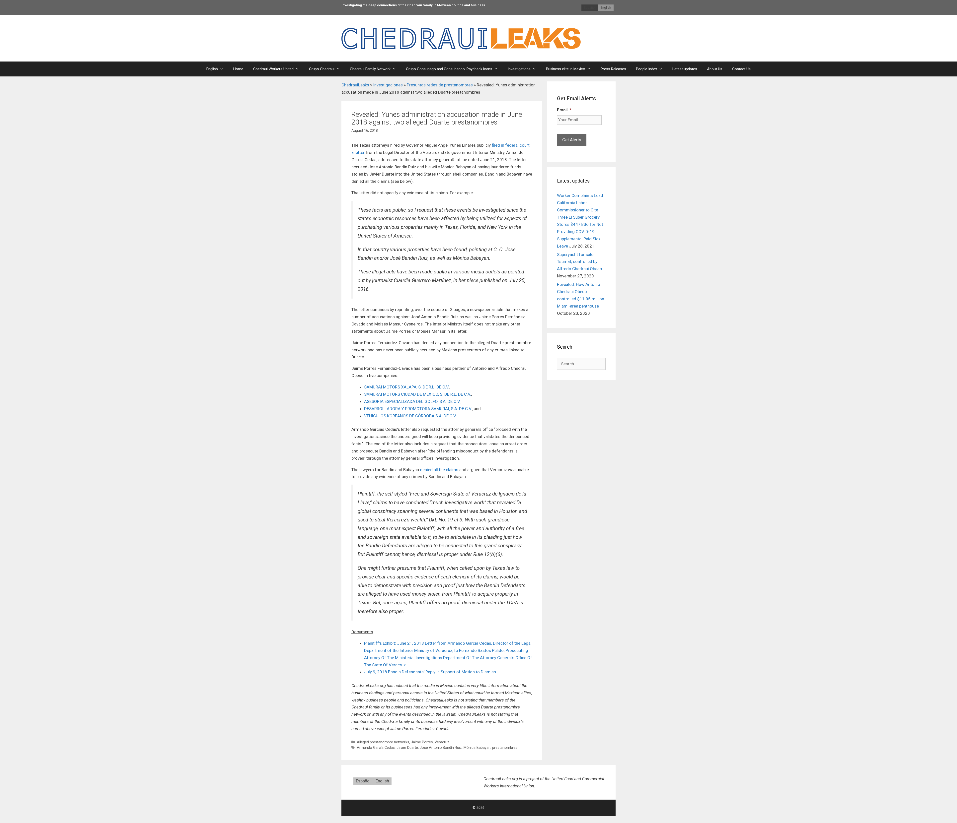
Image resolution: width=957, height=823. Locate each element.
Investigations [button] (519, 69)
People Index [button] (646, 69)
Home (238, 69)
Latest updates (684, 69)
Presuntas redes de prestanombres (440, 84)
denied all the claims (439, 469)
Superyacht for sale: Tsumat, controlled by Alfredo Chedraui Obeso (579, 261)
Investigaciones (388, 84)
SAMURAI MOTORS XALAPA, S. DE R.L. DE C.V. (406, 386)
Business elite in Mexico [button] (565, 69)
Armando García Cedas (376, 748)
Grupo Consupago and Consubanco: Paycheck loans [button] (449, 69)
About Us (714, 69)
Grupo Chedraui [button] (321, 69)
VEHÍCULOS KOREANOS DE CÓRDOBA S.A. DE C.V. (410, 415)
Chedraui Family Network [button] (370, 69)
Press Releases (613, 69)
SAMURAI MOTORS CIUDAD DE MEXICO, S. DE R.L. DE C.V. (417, 394)
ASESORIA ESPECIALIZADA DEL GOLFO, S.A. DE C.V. (412, 401)
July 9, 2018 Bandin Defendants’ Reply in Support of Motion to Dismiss (430, 671)
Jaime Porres (422, 742)
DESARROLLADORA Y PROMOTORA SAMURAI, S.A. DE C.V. (418, 408)
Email (564, 109)
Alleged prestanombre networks (383, 742)
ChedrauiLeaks (355, 84)
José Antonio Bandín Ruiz (441, 748)
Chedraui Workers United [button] (273, 69)
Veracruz (442, 742)
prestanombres (504, 748)
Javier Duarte (407, 748)
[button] (214, 69)
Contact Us (741, 69)
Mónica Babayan (477, 748)
